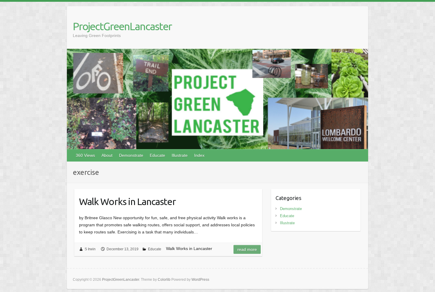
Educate (157, 155)
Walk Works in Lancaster (127, 201)
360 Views (85, 155)
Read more (247, 249)
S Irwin (90, 249)
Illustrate (180, 155)
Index (199, 155)
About (107, 155)
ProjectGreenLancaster (122, 26)
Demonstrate (131, 155)
